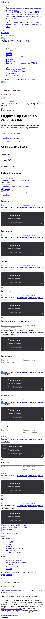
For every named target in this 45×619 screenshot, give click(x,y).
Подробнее (5, 182)
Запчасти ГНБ (11, 16)
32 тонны (29, 330)
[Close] (2, 197)
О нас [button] (8, 6)
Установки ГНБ (12, 12)
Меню (3, 556)
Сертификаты (35, 8)
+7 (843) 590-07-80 (8, 41)
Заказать (17, 134)
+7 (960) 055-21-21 (23, 41)
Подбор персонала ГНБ (15, 25)
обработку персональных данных (30, 207)
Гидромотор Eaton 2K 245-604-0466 (15, 193)
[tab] (25, 142)
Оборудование (11, 73)
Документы (10, 61)
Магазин (10, 104)
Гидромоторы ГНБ (34, 14)
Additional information (14, 142)
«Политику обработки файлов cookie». (21, 608)
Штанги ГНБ (11, 18)
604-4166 (11, 166)
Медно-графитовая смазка (16, 71)
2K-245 (21, 104)
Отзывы (26, 8)
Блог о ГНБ (10, 51)
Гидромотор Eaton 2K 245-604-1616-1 (15, 180)
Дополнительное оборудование (29, 16)
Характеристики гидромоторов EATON (21, 63)
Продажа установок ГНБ (15, 69)
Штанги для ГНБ (12, 75)
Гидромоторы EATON (14, 552)
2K (16, 104)
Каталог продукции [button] (13, 10)
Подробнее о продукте (10, 138)
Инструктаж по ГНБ (31, 22)
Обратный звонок (10, 534)
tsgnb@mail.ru (29, 79)
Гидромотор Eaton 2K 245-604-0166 (15, 187)
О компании (10, 8)
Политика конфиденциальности (13, 590)
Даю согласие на (23, 207)
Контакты (5, 33)
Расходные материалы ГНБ (16, 14)
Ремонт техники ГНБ (14, 22)
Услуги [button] (8, 20)
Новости (19, 8)
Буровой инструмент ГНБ (28, 12)
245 (9, 160)
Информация (6, 538)
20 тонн (20, 330)
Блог (3, 31)
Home (3, 104)
